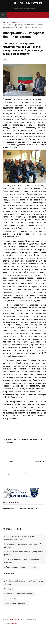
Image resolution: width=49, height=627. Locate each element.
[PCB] (21, 493)
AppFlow (14, 623)
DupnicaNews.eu (13, 619)
